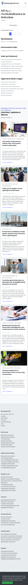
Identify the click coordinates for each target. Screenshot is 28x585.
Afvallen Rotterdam (6, 445)
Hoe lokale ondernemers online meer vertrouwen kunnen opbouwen (11, 143)
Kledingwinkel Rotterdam (8, 521)
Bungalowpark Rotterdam (8, 490)
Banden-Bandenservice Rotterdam (11, 538)
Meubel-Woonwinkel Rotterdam (10, 479)
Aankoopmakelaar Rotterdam (10, 73)
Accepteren (7, 582)
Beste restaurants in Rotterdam (10, 86)
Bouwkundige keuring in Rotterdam (11, 68)
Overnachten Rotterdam (8, 486)
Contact (3, 416)
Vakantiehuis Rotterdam (8, 488)
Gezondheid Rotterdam (8, 443)
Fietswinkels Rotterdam (8, 437)
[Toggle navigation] (25, 3)
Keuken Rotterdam (6, 517)
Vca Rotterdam (5, 519)
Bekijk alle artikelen (6, 117)
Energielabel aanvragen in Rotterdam (12, 66)
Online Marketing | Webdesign (13, 139)
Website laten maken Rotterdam (10, 523)
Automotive (6, 229)
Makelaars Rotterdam (7, 507)
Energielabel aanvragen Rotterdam (11, 70)
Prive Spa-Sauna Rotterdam (9, 553)
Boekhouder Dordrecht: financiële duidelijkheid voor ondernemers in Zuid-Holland (13, 327)
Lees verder (7, 162)
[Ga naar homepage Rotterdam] (10, 3)
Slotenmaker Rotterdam (8, 542)
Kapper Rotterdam (6, 441)
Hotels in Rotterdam (7, 93)
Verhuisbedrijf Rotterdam (8, 467)
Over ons (3, 420)
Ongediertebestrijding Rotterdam (11, 559)
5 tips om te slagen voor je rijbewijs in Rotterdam (12, 189)
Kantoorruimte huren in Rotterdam (11, 59)
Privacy (3, 426)
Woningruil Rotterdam (7, 551)
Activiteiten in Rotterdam (8, 84)
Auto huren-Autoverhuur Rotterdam (11, 536)
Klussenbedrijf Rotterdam (8, 500)
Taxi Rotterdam (5, 439)
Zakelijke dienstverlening (11, 323)
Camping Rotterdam (7, 485)
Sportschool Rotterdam (8, 525)
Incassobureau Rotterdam (8, 555)
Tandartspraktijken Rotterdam (10, 462)
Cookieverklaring (6, 422)
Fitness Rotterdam (6, 95)
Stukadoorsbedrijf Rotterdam (9, 466)
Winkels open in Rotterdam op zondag (12, 89)
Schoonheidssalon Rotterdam (9, 460)
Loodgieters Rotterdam (8, 464)
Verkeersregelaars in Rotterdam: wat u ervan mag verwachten (13, 372)
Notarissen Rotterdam (7, 502)
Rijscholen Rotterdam (7, 435)
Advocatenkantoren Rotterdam (10, 540)
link (11, 50)
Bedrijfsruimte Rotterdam (8, 557)
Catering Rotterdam (7, 458)
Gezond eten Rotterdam (8, 447)
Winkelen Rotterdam (7, 477)
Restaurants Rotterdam (8, 456)
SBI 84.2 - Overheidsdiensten (9, 42)
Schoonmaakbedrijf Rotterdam (10, 505)
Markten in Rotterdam (7, 91)
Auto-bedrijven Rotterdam (9, 534)
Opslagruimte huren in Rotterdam (11, 64)
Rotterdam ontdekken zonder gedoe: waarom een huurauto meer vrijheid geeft (13, 234)
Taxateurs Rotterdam (7, 504)
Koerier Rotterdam (6, 62)
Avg (2, 424)
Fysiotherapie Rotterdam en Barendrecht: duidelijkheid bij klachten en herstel (13, 282)
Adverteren (4, 418)
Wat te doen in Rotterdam (8, 82)
